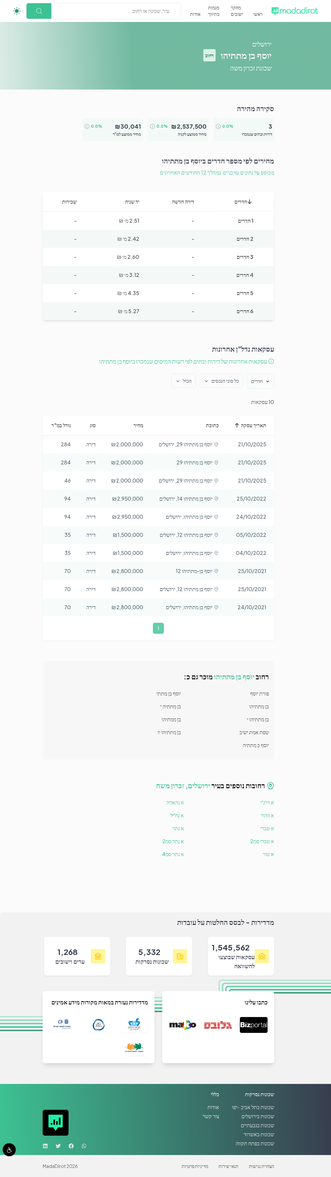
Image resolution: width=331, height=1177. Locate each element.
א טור (268, 854)
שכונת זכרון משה (251, 68)
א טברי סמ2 (262, 841)
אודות (195, 14)
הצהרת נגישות (261, 1166)
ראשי (257, 14)
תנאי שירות (229, 1166)
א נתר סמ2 (173, 841)
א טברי (267, 828)
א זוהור (267, 815)
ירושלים (262, 44)
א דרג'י (267, 802)
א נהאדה (175, 802)
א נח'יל (177, 815)
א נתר (178, 828)
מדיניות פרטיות (195, 1166)
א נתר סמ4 (173, 854)
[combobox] (168, 11)
